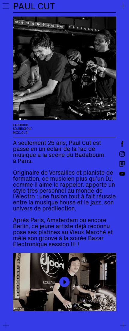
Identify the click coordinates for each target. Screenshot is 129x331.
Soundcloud (23, 128)
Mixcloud (20, 132)
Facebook (20, 125)
